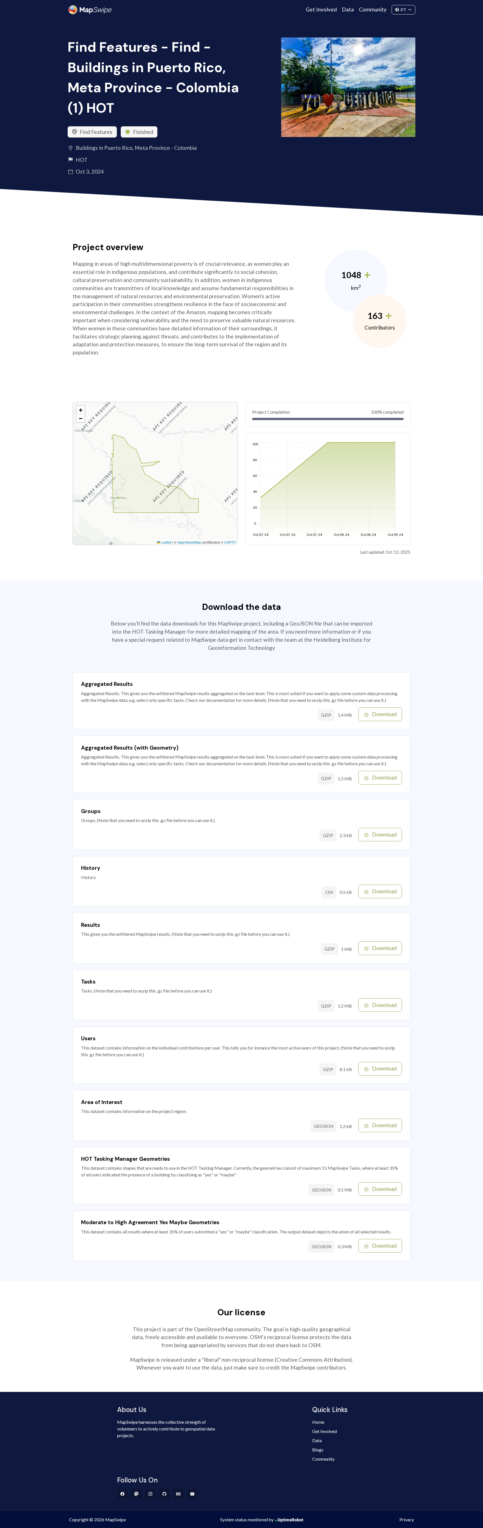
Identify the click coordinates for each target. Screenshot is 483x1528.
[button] (80, 410)
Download (384, 714)
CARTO (230, 542)
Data (348, 9)
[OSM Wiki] (178, 1494)
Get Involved (321, 9)
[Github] (164, 1494)
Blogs (317, 1449)
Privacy (406, 1519)
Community (373, 9)
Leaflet (165, 542)
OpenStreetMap (189, 542)
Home (318, 1422)
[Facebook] (122, 1494)
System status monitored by (247, 1519)
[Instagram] (150, 1494)
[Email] (192, 1494)
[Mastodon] (136, 1494)
